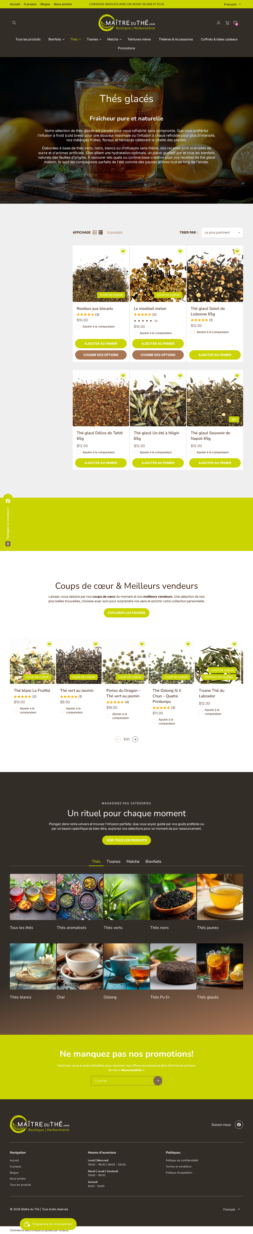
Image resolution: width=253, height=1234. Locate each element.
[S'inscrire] (186, 644)
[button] (198, 574)
